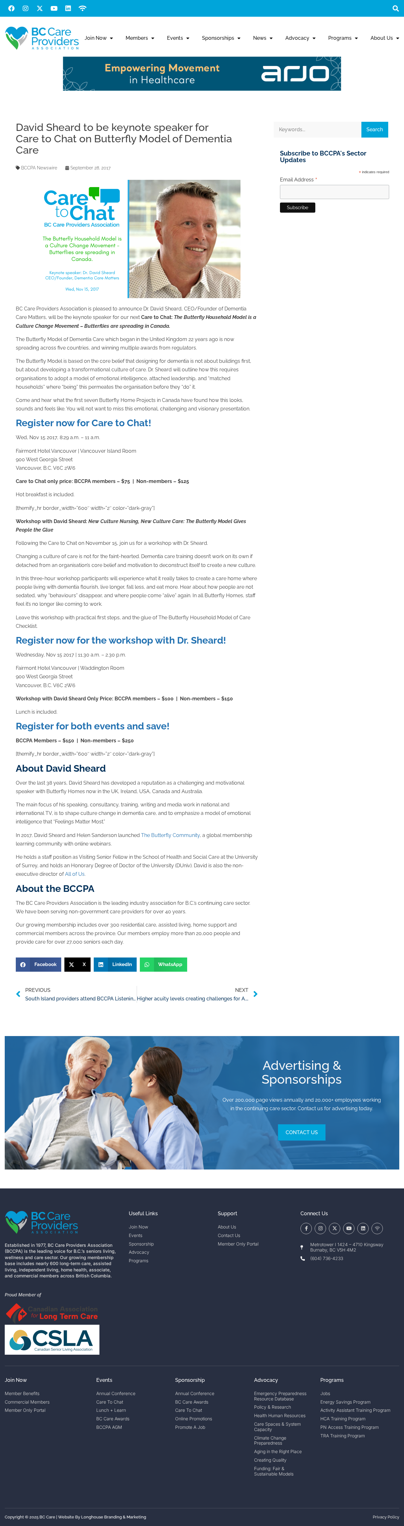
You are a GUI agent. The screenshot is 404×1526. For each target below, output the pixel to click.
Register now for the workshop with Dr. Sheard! (121, 640)
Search (374, 130)
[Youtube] (54, 8)
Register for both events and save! (92, 726)
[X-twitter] (39, 8)
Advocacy (297, 38)
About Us (382, 38)
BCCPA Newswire (39, 167)
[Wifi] (82, 8)
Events (175, 38)
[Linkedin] (68, 8)
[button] (395, 8)
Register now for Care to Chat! (83, 422)
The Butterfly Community (170, 835)
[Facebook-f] (306, 1228)
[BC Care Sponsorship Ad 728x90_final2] (202, 89)
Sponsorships (218, 38)
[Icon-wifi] (377, 1228)
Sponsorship (190, 1380)
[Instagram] (25, 8)
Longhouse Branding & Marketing (113, 1517)
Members (137, 38)
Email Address (299, 180)
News (259, 38)
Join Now (96, 38)
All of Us (75, 874)
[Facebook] (11, 8)
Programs (340, 38)
